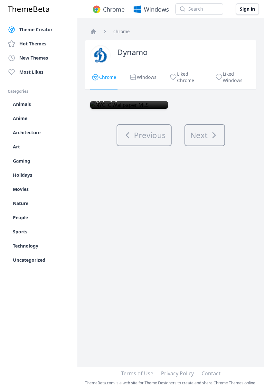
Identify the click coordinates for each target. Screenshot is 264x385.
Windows (156, 9)
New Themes (33, 58)
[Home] (93, 31)
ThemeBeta (29, 9)
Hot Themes (32, 44)
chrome (121, 31)
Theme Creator (35, 29)
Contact (211, 373)
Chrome (114, 9)
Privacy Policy (177, 373)
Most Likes (31, 72)
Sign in (247, 9)
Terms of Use (137, 373)
